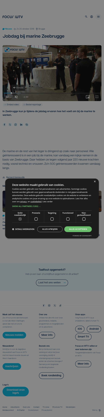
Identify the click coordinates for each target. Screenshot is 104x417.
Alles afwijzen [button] (50, 229)
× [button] (95, 182)
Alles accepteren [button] (78, 229)
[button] (52, 206)
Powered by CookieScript (82, 236)
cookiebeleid (35, 201)
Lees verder (47, 201)
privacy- (23, 201)
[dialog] (52, 208)
